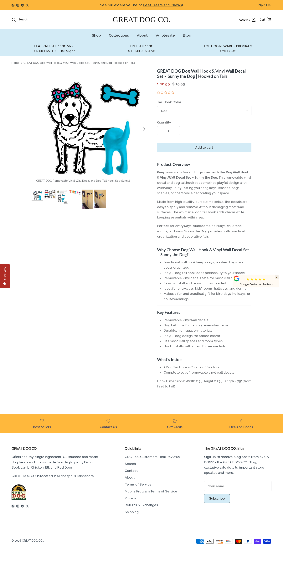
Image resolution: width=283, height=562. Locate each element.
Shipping (132, 512)
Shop (96, 35)
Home (15, 62)
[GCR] (236, 278)
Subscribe (217, 498)
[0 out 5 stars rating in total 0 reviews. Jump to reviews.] (166, 92)
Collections (119, 35)
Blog (187, 35)
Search (130, 464)
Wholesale (165, 35)
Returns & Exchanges (141, 505)
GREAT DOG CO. (32, 540)
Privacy (130, 498)
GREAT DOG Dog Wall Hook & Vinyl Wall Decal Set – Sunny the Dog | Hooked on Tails (79, 62)
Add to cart (204, 147)
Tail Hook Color (169, 102)
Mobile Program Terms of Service (151, 491)
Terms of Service (138, 484)
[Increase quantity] (176, 130)
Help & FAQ (264, 5)
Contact (131, 471)
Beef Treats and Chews (162, 5)
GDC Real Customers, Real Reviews (152, 457)
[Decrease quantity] (160, 130)
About (142, 35)
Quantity (164, 122)
